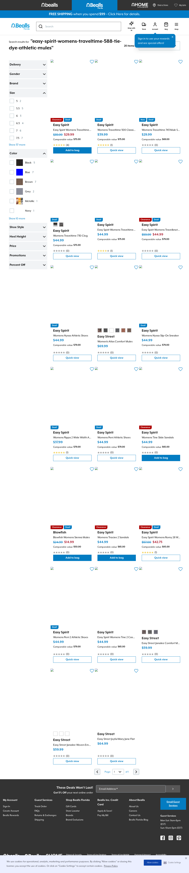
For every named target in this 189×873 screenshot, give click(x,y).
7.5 (19, 137)
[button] (172, 863)
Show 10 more (17, 218)
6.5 (19, 123)
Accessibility (161, 855)
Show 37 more (17, 144)
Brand (14, 83)
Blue (29, 172)
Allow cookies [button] (152, 863)
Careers (133, 811)
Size (12, 93)
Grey (29, 191)
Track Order (41, 806)
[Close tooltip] (173, 37)
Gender (15, 74)
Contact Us (134, 815)
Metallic (31, 201)
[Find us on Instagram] (171, 838)
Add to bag (79, 151)
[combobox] (78, 26)
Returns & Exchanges (45, 815)
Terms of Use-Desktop (96, 855)
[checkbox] (12, 101)
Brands (69, 815)
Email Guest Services (173, 803)
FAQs (37, 811)
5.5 (19, 108)
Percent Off (17, 265)
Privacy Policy (111, 866)
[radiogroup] (58, 224)
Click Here (115, 14)
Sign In (6, 806)
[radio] (55, 224)
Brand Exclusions (74, 819)
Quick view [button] (123, 151)
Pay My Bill (102, 815)
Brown (30, 181)
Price (13, 246)
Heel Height (18, 236)
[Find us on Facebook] (162, 838)
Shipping (39, 819)
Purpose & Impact (143, 855)
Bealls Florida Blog (138, 819)
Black (30, 162)
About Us (134, 806)
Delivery (15, 64)
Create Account (11, 811)
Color (13, 153)
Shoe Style (17, 227)
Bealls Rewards (11, 815)
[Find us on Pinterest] (179, 838)
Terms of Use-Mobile (120, 855)
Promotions (18, 255)
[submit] (173, 789)
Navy (29, 210)
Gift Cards (71, 806)
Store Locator (73, 811)
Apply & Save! (104, 811)
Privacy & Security (74, 855)
